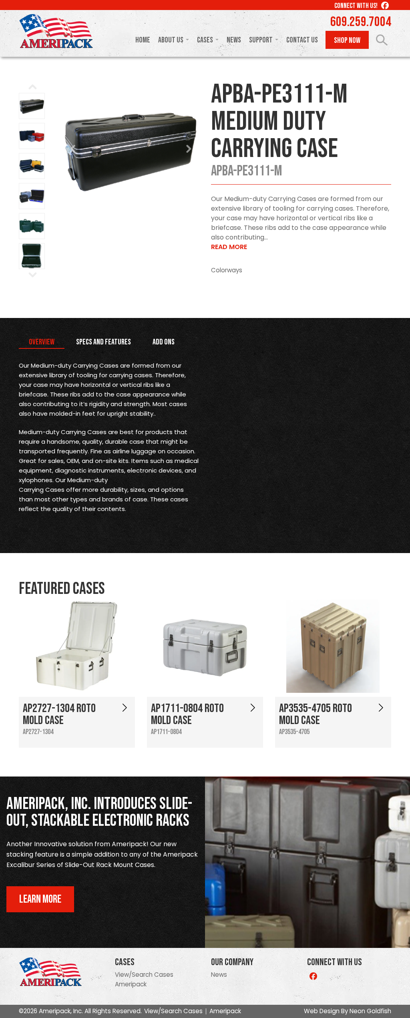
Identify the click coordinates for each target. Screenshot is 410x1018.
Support (261, 40)
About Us (170, 40)
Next (188, 149)
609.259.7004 (360, 22)
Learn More (40, 899)
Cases (205, 40)
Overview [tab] (41, 342)
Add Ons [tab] (164, 342)
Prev (73, 149)
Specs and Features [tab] (103, 342)
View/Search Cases (144, 974)
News (234, 40)
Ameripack (131, 984)
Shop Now (347, 40)
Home (142, 40)
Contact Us (302, 40)
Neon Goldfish (370, 1011)
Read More (229, 246)
